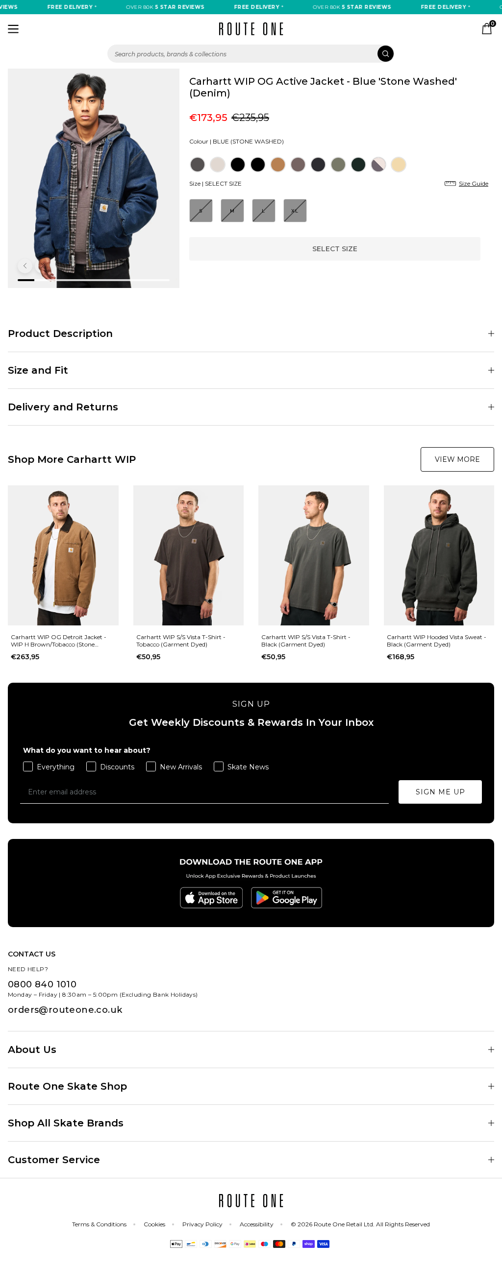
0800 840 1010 (42, 984)
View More (457, 459)
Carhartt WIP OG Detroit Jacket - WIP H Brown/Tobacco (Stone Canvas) (58, 640)
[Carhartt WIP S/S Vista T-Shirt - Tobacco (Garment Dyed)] (188, 555)
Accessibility (257, 1224)
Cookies (154, 1224)
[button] (25, 266)
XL (295, 211)
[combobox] (251, 54)
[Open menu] (13, 28)
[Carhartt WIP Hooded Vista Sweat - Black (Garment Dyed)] (439, 555)
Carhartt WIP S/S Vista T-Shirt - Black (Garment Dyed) (306, 640)
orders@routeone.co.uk (65, 1010)
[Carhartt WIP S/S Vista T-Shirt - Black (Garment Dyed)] (313, 555)
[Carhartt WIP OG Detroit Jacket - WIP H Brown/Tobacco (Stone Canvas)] (63, 555)
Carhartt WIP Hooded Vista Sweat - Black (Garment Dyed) (436, 640)
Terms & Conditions (99, 1224)
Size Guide (473, 183)
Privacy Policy (202, 1224)
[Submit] (385, 54)
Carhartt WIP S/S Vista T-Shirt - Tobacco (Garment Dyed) (181, 640)
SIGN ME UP (440, 792)
